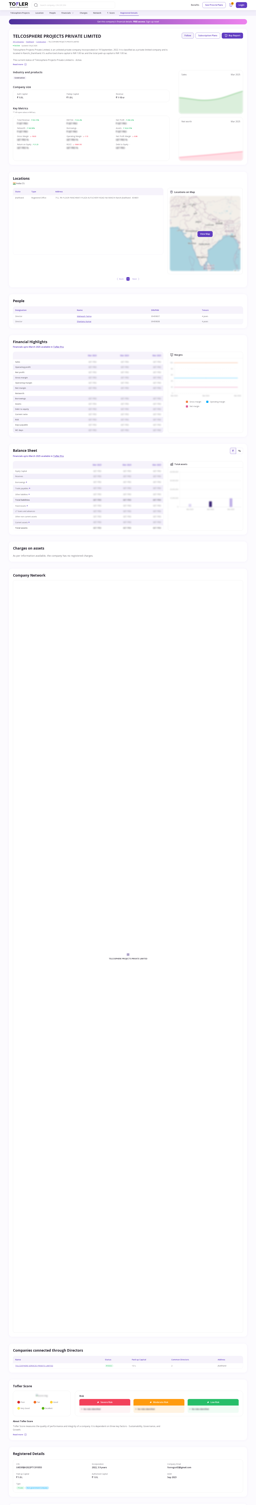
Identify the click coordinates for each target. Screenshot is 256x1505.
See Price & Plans (214, 4)
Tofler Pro (58, 346)
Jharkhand (30, 42)
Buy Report (234, 35)
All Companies (18, 42)
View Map (205, 233)
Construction (41, 42)
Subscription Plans (207, 35)
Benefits (195, 4)
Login (241, 4)
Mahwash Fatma (84, 316)
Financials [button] (68, 14)
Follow (188, 35)
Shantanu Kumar (84, 321)
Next (134, 279)
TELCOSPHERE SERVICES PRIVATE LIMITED (34, 1365)
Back (121, 279)
